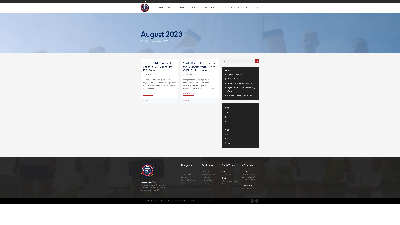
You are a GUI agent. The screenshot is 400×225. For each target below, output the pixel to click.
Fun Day (248, 8)
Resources (235, 8)
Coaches (172, 8)
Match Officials (209, 8)
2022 (228, 126)
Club (161, 8)
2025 (228, 112)
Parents (195, 8)
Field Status (205, 177)
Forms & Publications (208, 183)
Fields (223, 8)
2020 (228, 134)
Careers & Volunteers (188, 180)
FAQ (256, 8)
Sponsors (184, 171)
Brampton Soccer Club (150, 41)
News (146, 100)
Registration (205, 171)
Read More (147, 94)
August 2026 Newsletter (235, 75)
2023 (163, 41)
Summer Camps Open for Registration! (240, 83)
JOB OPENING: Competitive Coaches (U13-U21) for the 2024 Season (158, 66)
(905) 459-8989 (227, 174)
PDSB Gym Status (207, 180)
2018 (228, 143)
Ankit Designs (213, 201)
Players (183, 8)
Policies (183, 183)
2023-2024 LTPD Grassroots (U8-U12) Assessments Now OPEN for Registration (199, 66)
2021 (228, 130)
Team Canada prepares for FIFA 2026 (240, 95)
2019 (228, 139)
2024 (228, 117)
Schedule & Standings (209, 174)
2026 (228, 108)
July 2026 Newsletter (234, 79)
